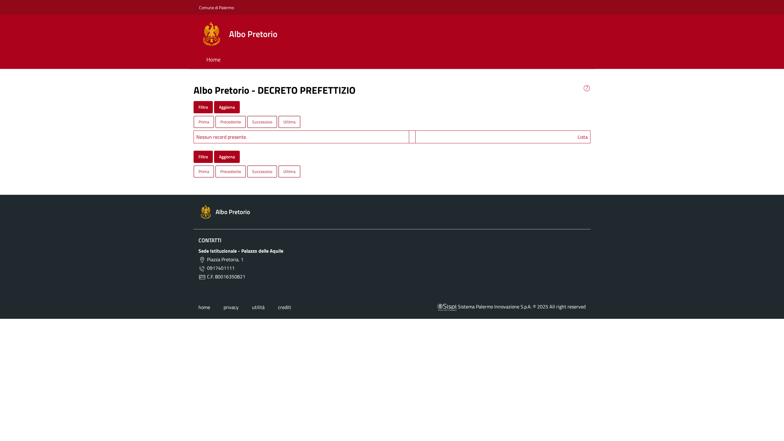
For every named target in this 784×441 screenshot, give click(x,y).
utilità (258, 307)
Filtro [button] (203, 107)
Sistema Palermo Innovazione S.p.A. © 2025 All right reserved (521, 306)
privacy (231, 307)
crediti (284, 307)
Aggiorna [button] (227, 107)
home (204, 307)
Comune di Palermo (216, 7)
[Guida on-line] (586, 87)
